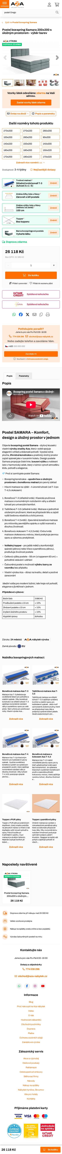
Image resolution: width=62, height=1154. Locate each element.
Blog (31, 1002)
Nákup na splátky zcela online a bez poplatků (30, 929)
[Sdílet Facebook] (21, 314)
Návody (31, 1081)
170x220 (47, 157)
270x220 (27, 131)
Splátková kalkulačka (38, 294)
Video (31, 1011)
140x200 (47, 144)
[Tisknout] (48, 314)
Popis (9, 376)
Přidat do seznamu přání (43, 283)
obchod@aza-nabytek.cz (41, 337)
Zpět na (21, 22)
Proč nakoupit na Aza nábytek (31, 1006)
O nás (31, 1015)
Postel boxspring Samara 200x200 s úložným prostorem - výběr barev (16, 895)
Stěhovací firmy (31, 1076)
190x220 (27, 157)
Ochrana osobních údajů (31, 1038)
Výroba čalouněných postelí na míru (26, 937)
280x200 (47, 131)
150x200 (27, 144)
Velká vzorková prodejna (21, 921)
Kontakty (31, 1099)
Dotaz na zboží (18, 113)
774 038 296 (18, 337)
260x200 (27, 137)
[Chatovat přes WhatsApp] (14, 314)
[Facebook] (27, 986)
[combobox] (31, 12)
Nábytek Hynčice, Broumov (31, 1090)
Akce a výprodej (31, 1058)
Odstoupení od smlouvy (31, 1072)
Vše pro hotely (31, 1094)
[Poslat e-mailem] (34, 314)
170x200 (7, 157)
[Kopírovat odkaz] (41, 314)
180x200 (7, 150)
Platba (31, 1033)
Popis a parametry (45, 113)
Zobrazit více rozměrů (29, 162)
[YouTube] (43, 986)
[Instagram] (35, 986)
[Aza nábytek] (17, 4)
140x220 (7, 144)
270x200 (7, 131)
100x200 (7, 137)
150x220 (47, 150)
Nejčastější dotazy (44, 169)
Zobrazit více (16, 719)
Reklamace (31, 1067)
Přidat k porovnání (19, 283)
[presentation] (5, 57)
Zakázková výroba (31, 1042)
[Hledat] (57, 12)
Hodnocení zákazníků (31, 1020)
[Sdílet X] (27, 314)
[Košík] (57, 5)
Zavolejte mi (31, 354)
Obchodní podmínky (31, 1024)
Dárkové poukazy (31, 1063)
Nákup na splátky (31, 1085)
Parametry (24, 376)
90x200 (46, 137)
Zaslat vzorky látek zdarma (31, 102)
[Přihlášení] (49, 5)
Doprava (31, 1029)
